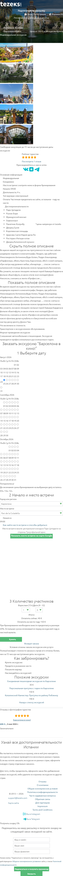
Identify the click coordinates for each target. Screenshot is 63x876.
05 (15, 406)
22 (4, 428)
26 (7, 383)
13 (18, 413)
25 (4, 383)
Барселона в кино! (22, 719)
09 (7, 413)
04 (12, 406)
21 (1, 428)
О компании (42, 785)
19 (15, 420)
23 (7, 428)
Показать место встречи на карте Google (31, 535)
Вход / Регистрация (36, 14)
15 (4, 420)
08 (4, 413)
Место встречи (7, 508)
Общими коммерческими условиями (26, 861)
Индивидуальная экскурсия (13, 34)
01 (4, 406)
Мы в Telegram (33, 818)
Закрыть (31, 873)
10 (10, 413)
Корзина (57, 14)
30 (18, 383)
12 (15, 413)
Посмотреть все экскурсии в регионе (31, 17)
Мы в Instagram (33, 813)
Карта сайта (13, 802)
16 (7, 420)
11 (12, 413)
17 (10, 420)
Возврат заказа (31, 643)
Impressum (43, 806)
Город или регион (8, 499)
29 (15, 383)
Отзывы (42, 781)
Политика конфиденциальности (42, 792)
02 (7, 406)
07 (1, 413)
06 (18, 406)
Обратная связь (42, 799)
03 (10, 406)
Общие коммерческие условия (43, 788)
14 (1, 420)
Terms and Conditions (42, 809)
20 (18, 420)
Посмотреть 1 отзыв (31, 161)
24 (10, 428)
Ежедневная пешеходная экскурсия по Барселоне (31, 681)
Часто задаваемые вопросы (42, 795)
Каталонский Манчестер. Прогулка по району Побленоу (31, 695)
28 (12, 383)
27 (10, 383)
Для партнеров (42, 802)
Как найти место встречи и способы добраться (25, 525)
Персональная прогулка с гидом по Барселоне (31, 688)
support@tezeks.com (17, 797)
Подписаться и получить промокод (31, 869)
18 (12, 420)
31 (1, 391)
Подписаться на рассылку (31, 10)
